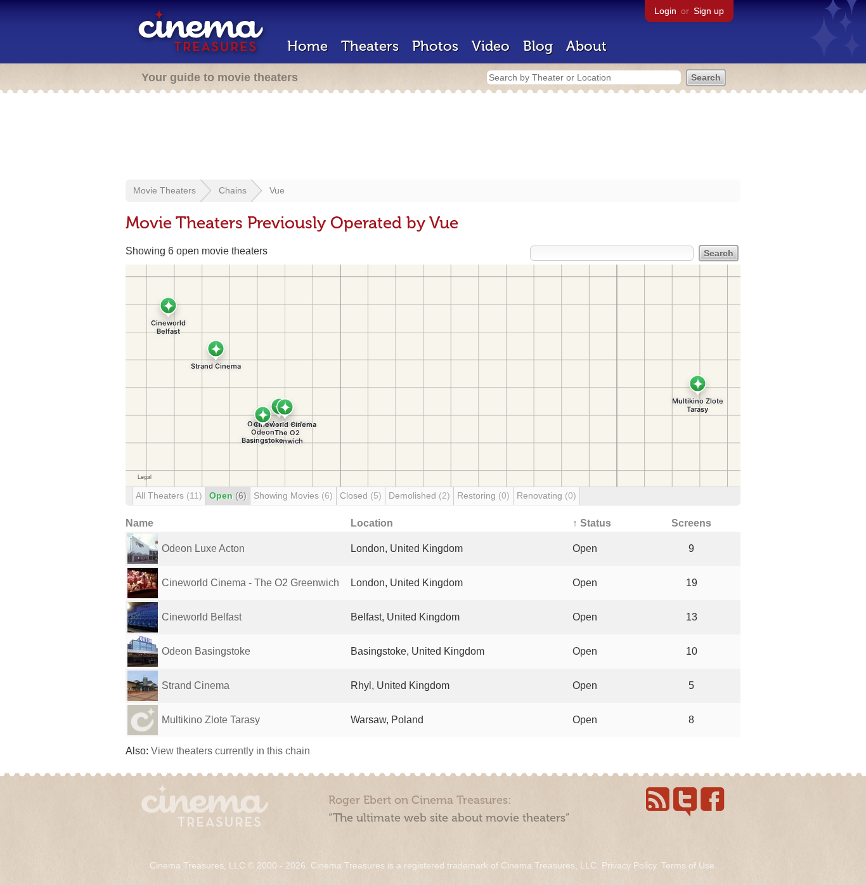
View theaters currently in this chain (230, 750)
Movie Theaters (164, 190)
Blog (538, 46)
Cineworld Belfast (202, 617)
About (586, 46)
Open (228, 495)
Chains (233, 190)
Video (491, 46)
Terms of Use (687, 865)
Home (307, 46)
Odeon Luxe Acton (203, 548)
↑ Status (591, 523)
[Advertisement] (433, 137)
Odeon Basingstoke (206, 651)
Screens (691, 523)
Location (372, 523)
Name (139, 523)
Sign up (709, 11)
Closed (361, 495)
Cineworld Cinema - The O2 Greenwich (250, 582)
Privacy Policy (629, 865)
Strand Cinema (195, 685)
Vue (277, 190)
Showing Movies (293, 495)
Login (665, 11)
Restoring (483, 495)
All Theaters (169, 495)
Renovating (546, 495)
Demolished (419, 495)
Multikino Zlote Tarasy (211, 719)
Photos (435, 46)
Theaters (370, 46)
